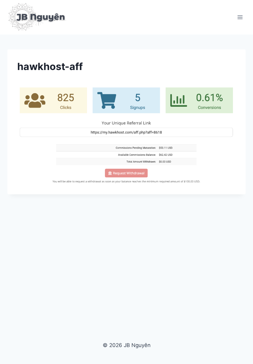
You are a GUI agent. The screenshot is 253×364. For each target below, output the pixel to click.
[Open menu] (240, 17)
